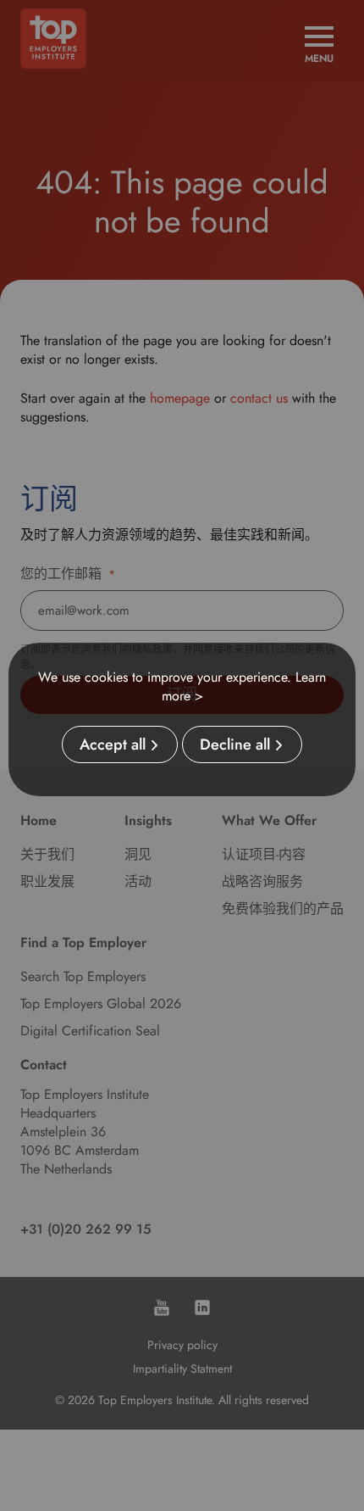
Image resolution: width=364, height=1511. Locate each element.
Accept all (113, 744)
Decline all (235, 744)
